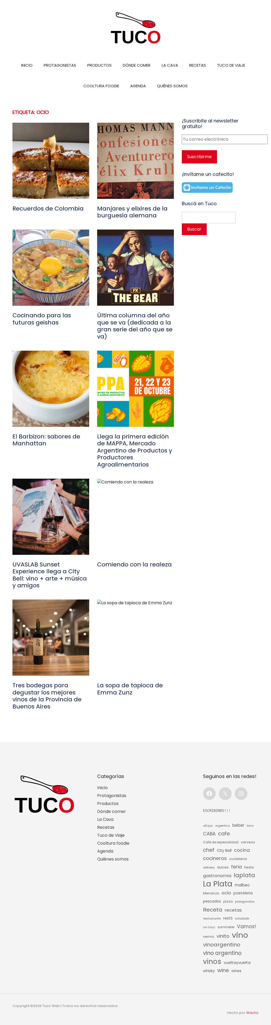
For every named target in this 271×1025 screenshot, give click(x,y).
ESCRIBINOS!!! (217, 810)
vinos (212, 961)
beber (238, 825)
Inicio (27, 65)
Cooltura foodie (101, 86)
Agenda (138, 86)
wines (236, 970)
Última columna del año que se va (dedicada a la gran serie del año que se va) (135, 326)
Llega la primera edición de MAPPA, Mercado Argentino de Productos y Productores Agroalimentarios (134, 450)
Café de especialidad (220, 842)
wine (223, 970)
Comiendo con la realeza (134, 564)
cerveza (248, 842)
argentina (222, 825)
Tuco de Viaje (231, 65)
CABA (209, 834)
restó (228, 918)
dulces (223, 867)
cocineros (215, 858)
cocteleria (238, 859)
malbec (242, 885)
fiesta (249, 867)
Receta (212, 909)
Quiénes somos (172, 86)
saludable (242, 919)
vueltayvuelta (237, 962)
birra (250, 825)
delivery (209, 867)
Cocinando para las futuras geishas (41, 319)
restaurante (212, 918)
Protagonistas (60, 65)
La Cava (170, 65)
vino (240, 935)
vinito (222, 936)
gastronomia (217, 876)
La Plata (217, 884)
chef (208, 850)
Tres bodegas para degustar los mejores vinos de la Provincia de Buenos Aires (47, 696)
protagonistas (245, 902)
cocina (242, 850)
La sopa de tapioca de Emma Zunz (130, 689)
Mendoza (211, 893)
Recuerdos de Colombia (48, 208)
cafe (224, 833)
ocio (226, 893)
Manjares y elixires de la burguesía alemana (132, 212)
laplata (244, 875)
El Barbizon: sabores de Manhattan (46, 440)
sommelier (226, 927)
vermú (208, 936)
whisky (209, 970)
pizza (228, 901)
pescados (212, 901)
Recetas (197, 65)
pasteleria (243, 893)
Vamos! (246, 926)
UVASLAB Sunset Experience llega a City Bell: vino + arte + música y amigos (49, 575)
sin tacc (209, 927)
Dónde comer (137, 65)
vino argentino (222, 953)
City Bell (224, 850)
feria (236, 866)
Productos (99, 65)
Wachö (252, 1012)
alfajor (208, 825)
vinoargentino (221, 944)
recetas (233, 910)
